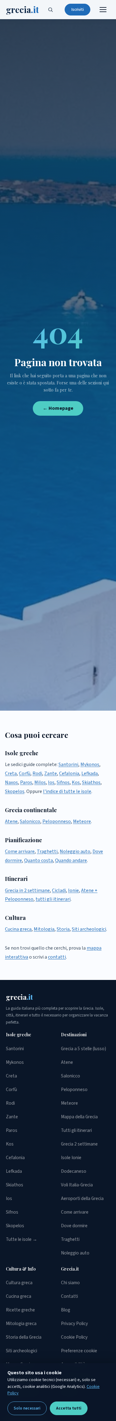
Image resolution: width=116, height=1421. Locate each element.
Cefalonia (69, 773)
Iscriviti (77, 9)
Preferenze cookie (79, 1350)
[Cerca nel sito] (50, 9)
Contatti (69, 1296)
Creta (11, 773)
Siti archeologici (89, 929)
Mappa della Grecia (79, 1116)
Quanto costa (38, 860)
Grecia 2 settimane (79, 1144)
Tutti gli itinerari (76, 1130)
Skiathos (91, 782)
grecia (22, 9)
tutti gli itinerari (53, 899)
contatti (57, 957)
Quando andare (71, 860)
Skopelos (14, 791)
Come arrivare (20, 851)
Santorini (68, 764)
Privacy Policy (74, 1323)
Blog (65, 1309)
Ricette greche (20, 1309)
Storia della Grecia (23, 1337)
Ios (51, 782)
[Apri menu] (103, 9)
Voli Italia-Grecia (77, 1184)
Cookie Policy (74, 1337)
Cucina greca (18, 929)
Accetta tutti (68, 1408)
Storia (63, 929)
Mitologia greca (21, 1323)
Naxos (11, 782)
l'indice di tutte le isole (67, 791)
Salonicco (30, 821)
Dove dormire (74, 1225)
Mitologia (44, 929)
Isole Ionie (71, 1157)
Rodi (37, 773)
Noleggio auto (75, 851)
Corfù (24, 773)
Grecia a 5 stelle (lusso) (83, 1048)
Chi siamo (70, 1282)
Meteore (82, 821)
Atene (11, 821)
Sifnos (63, 782)
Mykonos (89, 764)
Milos (40, 782)
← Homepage (58, 408)
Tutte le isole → (21, 1239)
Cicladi (59, 890)
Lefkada (89, 773)
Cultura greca (19, 1282)
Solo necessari (27, 1408)
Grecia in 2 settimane (27, 890)
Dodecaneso (73, 1171)
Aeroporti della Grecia (82, 1198)
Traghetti (47, 851)
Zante (50, 773)
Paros (26, 782)
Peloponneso (56, 821)
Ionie (73, 890)
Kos (76, 782)
